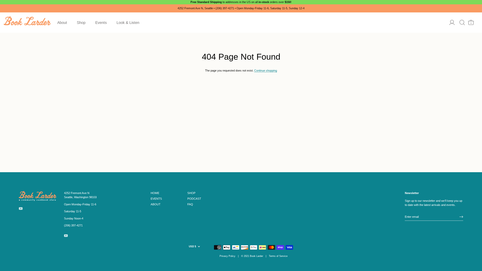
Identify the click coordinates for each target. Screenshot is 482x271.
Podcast (194, 198)
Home (155, 193)
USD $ (192, 246)
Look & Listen (128, 23)
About (62, 23)
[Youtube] (21, 208)
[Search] (462, 22)
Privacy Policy (227, 256)
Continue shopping (265, 70)
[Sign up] (461, 217)
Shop (81, 23)
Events (101, 23)
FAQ (190, 204)
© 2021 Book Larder (252, 256)
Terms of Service (278, 256)
